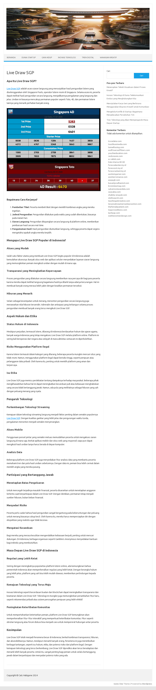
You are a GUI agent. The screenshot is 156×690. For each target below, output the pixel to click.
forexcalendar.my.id (117, 165)
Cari (108, 71)
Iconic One (118, 684)
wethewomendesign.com (119, 216)
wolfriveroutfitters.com (119, 150)
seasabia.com (114, 192)
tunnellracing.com (116, 147)
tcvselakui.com (115, 141)
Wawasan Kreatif (108, 57)
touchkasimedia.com (117, 144)
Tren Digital (88, 57)
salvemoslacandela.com (119, 189)
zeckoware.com (115, 156)
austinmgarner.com (117, 174)
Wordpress (147, 684)
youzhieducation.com (117, 153)
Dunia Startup (29, 57)
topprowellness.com (117, 210)
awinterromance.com (117, 177)
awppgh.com (114, 180)
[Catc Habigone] (78, 49)
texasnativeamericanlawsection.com (124, 204)
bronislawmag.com (116, 186)
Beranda (11, 57)
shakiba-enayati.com (117, 195)
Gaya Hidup (47, 57)
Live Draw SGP (13, 88)
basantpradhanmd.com (118, 183)
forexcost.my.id (115, 168)
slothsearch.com (115, 198)
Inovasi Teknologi (67, 57)
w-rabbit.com (114, 159)
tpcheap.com (114, 213)
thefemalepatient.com (118, 207)
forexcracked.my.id (117, 171)
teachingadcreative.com (119, 201)
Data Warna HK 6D (116, 162)
